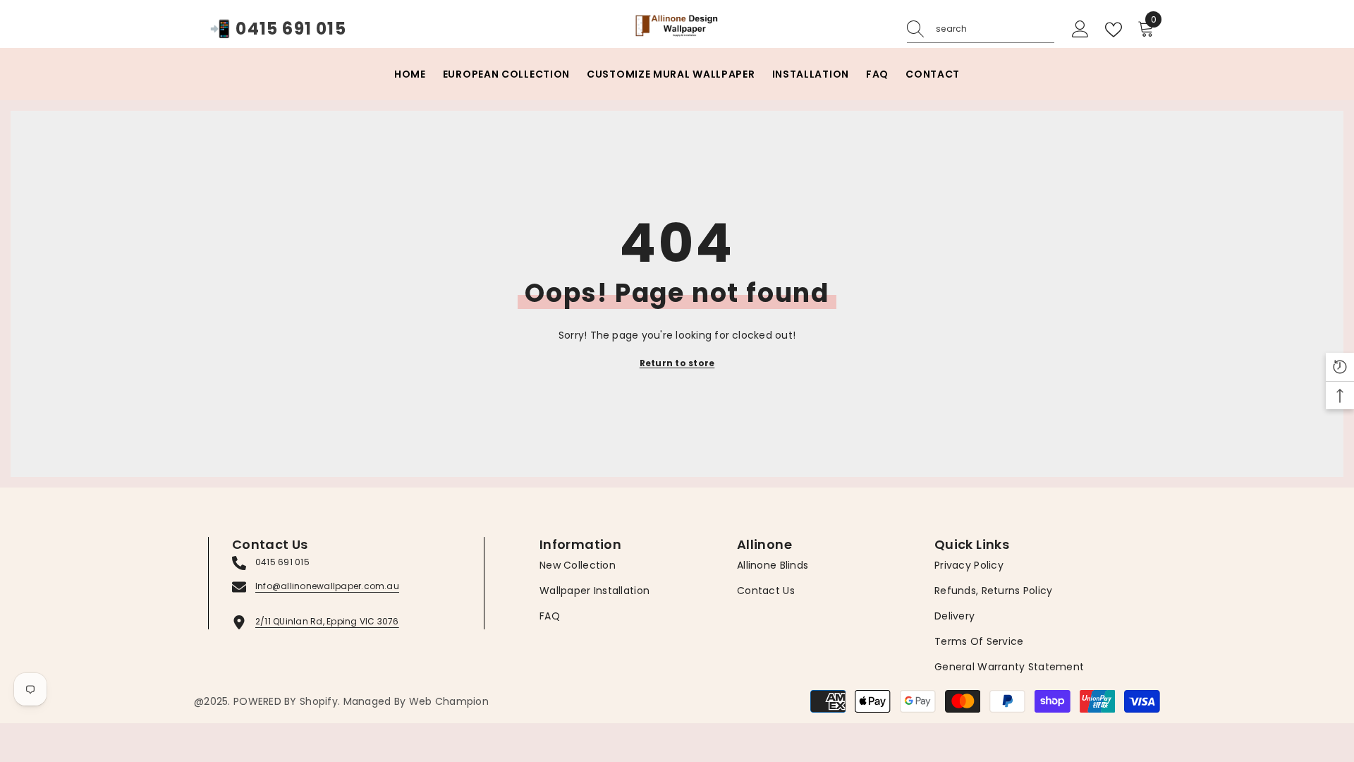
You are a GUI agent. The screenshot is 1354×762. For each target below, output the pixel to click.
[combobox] (995, 29)
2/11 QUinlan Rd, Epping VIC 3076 (327, 621)
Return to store (677, 363)
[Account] (1080, 29)
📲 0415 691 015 (277, 29)
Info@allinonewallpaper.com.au (327, 586)
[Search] (980, 29)
